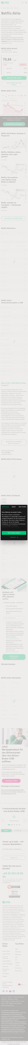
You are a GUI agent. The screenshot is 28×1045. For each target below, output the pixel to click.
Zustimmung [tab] (5, 506)
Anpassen (13, 537)
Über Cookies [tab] (22, 506)
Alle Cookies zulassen (14, 533)
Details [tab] (14, 506)
